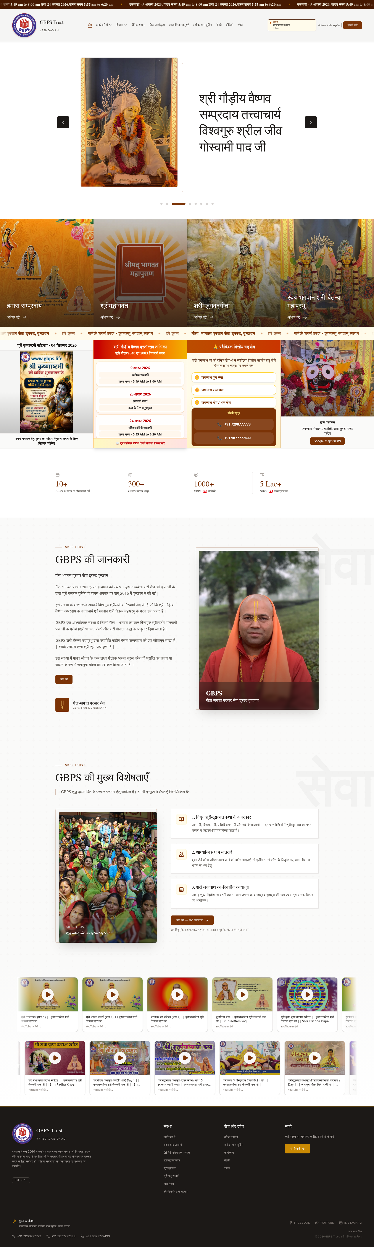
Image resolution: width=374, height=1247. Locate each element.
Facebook (302, 1223)
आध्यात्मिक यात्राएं (179, 25)
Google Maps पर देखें (327, 441)
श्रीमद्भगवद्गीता (172, 1160)
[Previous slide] (63, 122)
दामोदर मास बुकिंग (202, 25)
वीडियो (229, 25)
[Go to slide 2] (167, 204)
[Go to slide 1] (161, 204)
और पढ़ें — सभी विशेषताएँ (189, 920)
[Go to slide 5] (196, 204)
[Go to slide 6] (201, 204)
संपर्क (240, 25)
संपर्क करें (353, 25)
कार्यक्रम (229, 1153)
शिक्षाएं (119, 25)
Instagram (353, 1223)
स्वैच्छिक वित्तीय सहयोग (329, 25)
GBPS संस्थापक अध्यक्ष (177, 1153)
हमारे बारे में (102, 25)
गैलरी (219, 25)
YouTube (327, 1223)
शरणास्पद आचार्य (173, 1145)
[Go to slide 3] (173, 204)
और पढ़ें (64, 679)
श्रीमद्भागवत (170, 1168)
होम (90, 25)
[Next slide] (311, 122)
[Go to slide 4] (184, 204)
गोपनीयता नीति (355, 1231)
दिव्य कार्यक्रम (157, 25)
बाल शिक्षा (169, 1184)
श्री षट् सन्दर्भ (171, 1176)
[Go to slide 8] (212, 204)
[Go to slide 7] (207, 204)
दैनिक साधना (138, 25)
